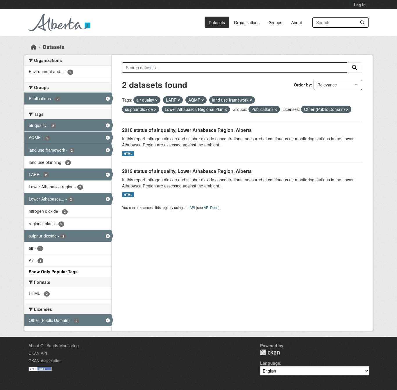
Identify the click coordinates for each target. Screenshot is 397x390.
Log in (360, 4)
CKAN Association (45, 361)
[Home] (34, 46)
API (192, 207)
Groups (275, 22)
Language (270, 363)
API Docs (211, 207)
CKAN (270, 352)
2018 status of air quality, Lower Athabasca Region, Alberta (187, 130)
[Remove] (156, 100)
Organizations (247, 22)
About (296, 22)
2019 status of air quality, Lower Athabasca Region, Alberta (187, 171)
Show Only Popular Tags (53, 271)
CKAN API (37, 353)
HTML (128, 153)
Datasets (217, 22)
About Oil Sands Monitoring (53, 345)
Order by (302, 85)
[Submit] (362, 22)
